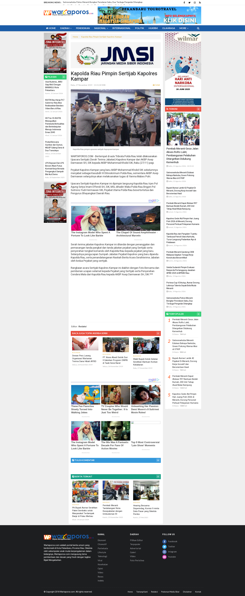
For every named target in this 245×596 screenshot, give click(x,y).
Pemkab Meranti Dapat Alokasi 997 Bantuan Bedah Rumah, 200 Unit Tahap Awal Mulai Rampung (181, 206)
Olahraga (168, 28)
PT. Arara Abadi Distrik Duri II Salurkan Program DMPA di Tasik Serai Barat (115, 360)
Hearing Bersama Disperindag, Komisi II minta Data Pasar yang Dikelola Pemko (146, 510)
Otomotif (102, 544)
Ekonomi (102, 540)
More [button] (183, 28)
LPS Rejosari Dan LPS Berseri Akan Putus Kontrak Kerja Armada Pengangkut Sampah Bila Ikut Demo (54, 169)
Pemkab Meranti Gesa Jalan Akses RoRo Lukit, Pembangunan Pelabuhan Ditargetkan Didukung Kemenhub (182, 155)
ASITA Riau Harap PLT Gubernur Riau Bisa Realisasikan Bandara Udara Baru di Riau (55, 104)
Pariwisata (103, 548)
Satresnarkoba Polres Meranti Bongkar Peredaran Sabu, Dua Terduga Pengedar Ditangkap (179, 301)
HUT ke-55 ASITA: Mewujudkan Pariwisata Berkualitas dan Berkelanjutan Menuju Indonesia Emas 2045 (54, 125)
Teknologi (102, 556)
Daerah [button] (65, 28)
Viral (100, 560)
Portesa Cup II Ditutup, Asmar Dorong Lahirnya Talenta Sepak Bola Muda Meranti (182, 285)
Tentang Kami (142, 592)
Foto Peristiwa (137, 560)
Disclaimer (187, 592)
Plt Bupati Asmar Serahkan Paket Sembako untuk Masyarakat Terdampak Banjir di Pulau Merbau (84, 512)
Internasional (121, 28)
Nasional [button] (100, 28)
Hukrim (153, 28)
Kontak (198, 592)
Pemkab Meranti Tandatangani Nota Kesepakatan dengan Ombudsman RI (112, 510)
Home (52, 28)
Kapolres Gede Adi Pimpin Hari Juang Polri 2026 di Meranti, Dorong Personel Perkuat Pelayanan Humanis (182, 221)
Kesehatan (103, 564)
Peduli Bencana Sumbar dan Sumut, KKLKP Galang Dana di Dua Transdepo (54, 146)
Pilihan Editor (136, 540)
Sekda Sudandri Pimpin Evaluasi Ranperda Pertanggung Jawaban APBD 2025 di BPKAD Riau (180, 270)
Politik (139, 28)
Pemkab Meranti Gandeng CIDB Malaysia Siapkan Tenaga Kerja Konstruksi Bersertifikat (180, 255)
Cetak (157, 85)
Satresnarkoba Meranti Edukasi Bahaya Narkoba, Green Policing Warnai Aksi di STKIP (180, 175)
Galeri (133, 552)
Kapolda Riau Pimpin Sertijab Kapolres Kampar (101, 36)
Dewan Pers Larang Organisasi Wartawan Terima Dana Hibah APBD (84, 358)
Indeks (101, 580)
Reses (100, 576)
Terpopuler (135, 544)
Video (100, 572)
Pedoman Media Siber (170, 592)
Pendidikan (83, 28)
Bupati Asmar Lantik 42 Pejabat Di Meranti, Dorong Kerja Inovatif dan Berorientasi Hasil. (181, 190)
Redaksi (154, 592)
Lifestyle (102, 552)
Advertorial (135, 548)
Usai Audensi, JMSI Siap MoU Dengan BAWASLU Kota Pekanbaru (53, 86)
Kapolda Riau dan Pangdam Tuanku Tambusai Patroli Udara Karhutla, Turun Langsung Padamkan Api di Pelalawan (181, 238)
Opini (100, 568)
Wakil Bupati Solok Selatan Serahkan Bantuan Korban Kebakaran (145, 361)
